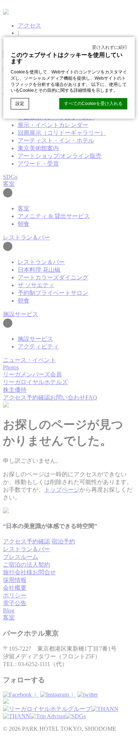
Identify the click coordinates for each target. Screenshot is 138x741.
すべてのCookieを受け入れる (93, 103)
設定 (19, 103)
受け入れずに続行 (109, 47)
